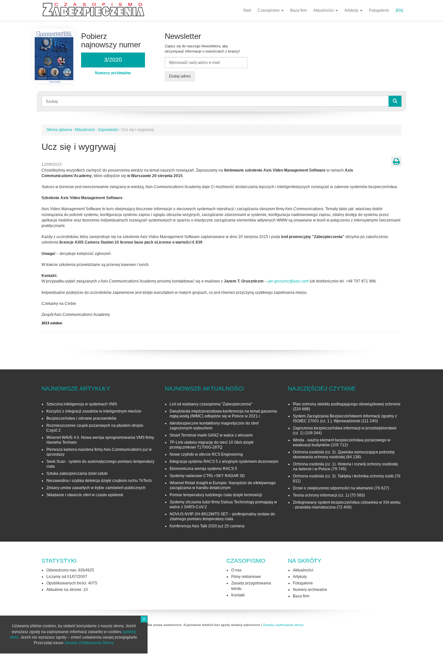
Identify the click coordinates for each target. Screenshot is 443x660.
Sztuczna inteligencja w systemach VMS (81, 404)
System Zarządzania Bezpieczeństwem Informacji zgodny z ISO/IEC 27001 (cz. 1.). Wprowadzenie (345, 418)
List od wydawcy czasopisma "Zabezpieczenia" (211, 404)
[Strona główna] (96, 10)
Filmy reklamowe (246, 576)
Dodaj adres (180, 76)
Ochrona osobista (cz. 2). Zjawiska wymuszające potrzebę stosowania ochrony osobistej (344, 454)
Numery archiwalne (310, 589)
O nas (236, 570)
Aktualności (324, 10)
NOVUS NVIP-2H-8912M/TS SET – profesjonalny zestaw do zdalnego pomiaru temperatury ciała (222, 516)
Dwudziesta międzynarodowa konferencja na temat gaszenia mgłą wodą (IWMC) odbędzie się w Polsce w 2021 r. (223, 413)
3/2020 (113, 59)
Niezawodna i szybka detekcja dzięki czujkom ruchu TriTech (99, 480)
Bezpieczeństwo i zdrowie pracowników (81, 418)
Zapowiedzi (108, 129)
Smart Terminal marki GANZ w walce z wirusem (211, 435)
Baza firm (298, 10)
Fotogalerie (379, 10)
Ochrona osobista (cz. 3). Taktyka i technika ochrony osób (343, 476)
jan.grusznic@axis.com (288, 281)
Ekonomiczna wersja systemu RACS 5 (203, 468)
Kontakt (238, 595)
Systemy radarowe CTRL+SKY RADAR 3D (207, 476)
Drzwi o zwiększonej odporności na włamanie (333, 488)
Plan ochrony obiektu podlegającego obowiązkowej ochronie (347, 404)
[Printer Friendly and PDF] (396, 161)
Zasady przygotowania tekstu (251, 586)
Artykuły (351, 10)
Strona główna (59, 129)
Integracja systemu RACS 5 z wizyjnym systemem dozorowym (224, 461)
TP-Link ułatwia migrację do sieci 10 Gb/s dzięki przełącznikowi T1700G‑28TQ (212, 445)
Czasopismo (269, 10)
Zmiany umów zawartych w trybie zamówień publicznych (96, 488)
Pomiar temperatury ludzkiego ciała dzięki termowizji (216, 495)
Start (247, 10)
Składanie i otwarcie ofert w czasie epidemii (84, 495)
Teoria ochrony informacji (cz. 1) (321, 495)
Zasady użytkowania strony (283, 625)
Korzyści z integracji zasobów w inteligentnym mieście (93, 411)
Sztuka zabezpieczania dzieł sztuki (77, 473)
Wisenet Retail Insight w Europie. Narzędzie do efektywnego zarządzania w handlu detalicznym (223, 485)
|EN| (399, 10)
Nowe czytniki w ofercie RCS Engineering (206, 454)
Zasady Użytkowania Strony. (89, 643)
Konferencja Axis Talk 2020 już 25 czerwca (207, 526)
